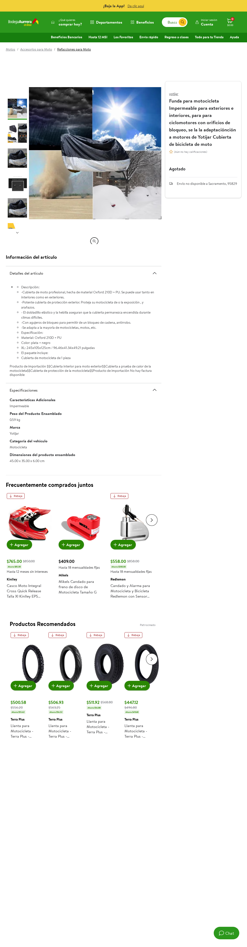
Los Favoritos (123, 37)
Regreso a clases (177, 37)
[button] (206, 22)
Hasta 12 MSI (98, 37)
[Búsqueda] (182, 22)
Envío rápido (148, 37)
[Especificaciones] (155, 390)
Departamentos (109, 22)
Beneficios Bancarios (66, 37)
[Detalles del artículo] (155, 273)
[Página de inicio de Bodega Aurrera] (23, 22)
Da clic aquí (136, 6)
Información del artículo (31, 257)
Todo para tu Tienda (209, 37)
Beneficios (145, 22)
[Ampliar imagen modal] (94, 241)
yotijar (173, 93)
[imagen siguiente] (17, 232)
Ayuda (234, 37)
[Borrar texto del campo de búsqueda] (175, 22)
